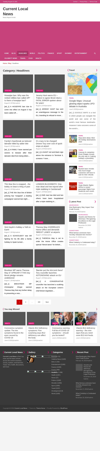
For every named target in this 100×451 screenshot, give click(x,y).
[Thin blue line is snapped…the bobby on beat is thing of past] (18, 172)
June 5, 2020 (73, 109)
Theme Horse (40, 408)
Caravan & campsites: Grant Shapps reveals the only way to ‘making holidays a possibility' (87, 155)
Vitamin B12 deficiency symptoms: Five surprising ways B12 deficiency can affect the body (37, 333)
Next (47, 302)
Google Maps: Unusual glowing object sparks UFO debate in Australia (82, 104)
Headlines (23, 53)
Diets (53, 362)
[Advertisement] (50, 36)
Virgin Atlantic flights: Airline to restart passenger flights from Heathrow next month (86, 188)
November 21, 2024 (75, 237)
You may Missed (12, 309)
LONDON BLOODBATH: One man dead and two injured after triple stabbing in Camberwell (49, 186)
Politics (41, 53)
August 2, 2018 (9, 103)
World (32, 53)
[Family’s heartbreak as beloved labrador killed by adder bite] (18, 129)
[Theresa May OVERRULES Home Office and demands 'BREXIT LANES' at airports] (49, 215)
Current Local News (21, 408)
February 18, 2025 (74, 212)
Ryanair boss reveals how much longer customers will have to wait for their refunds (86, 172)
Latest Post (76, 202)
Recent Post (82, 352)
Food (31, 58)
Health (38, 58)
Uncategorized (74, 205)
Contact (75, 1)
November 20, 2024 (75, 245)
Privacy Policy (83, 1)
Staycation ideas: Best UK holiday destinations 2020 (87, 140)
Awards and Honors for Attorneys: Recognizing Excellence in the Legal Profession (86, 220)
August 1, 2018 (40, 192)
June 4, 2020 (82, 144)
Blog (14, 53)
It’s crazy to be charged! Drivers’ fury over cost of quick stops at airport (49, 143)
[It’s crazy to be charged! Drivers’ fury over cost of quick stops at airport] (49, 129)
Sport (59, 53)
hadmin (83, 212)
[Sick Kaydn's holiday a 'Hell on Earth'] (18, 215)
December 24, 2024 (84, 225)
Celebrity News (10, 58)
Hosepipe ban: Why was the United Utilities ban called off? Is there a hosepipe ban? (17, 98)
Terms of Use (93, 1)
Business (54, 356)
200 (39, 302)
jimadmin (17, 103)
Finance (51, 53)
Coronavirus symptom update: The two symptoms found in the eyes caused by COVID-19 (13, 333)
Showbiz (68, 53)
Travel (23, 58)
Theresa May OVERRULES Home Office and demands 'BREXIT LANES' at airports (48, 229)
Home (6, 53)
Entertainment (81, 53)
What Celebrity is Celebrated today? (82, 242)
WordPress (63, 408)
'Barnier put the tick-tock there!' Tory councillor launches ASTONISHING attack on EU (49, 272)
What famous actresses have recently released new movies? (80, 234)
